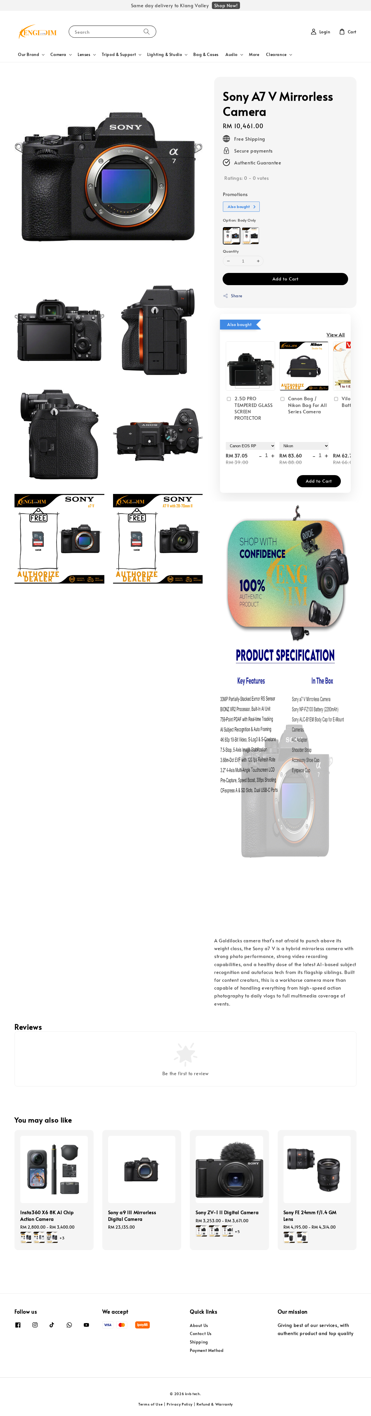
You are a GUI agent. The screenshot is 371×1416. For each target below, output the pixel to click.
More (254, 54)
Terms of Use (150, 1404)
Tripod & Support (119, 54)
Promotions (235, 194)
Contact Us (201, 1333)
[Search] (146, 31)
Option (239, 220)
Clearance (276, 54)
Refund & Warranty (215, 1404)
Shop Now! (226, 5)
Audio (231, 54)
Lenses (84, 54)
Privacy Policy (179, 1404)
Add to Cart (285, 279)
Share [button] (236, 295)
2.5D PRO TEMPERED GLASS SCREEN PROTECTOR (253, 408)
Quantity (231, 251)
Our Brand (28, 54)
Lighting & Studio (164, 54)
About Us (199, 1325)
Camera (58, 54)
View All (336, 334)
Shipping (199, 1342)
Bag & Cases (206, 54)
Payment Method (206, 1350)
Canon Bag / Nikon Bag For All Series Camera (307, 404)
